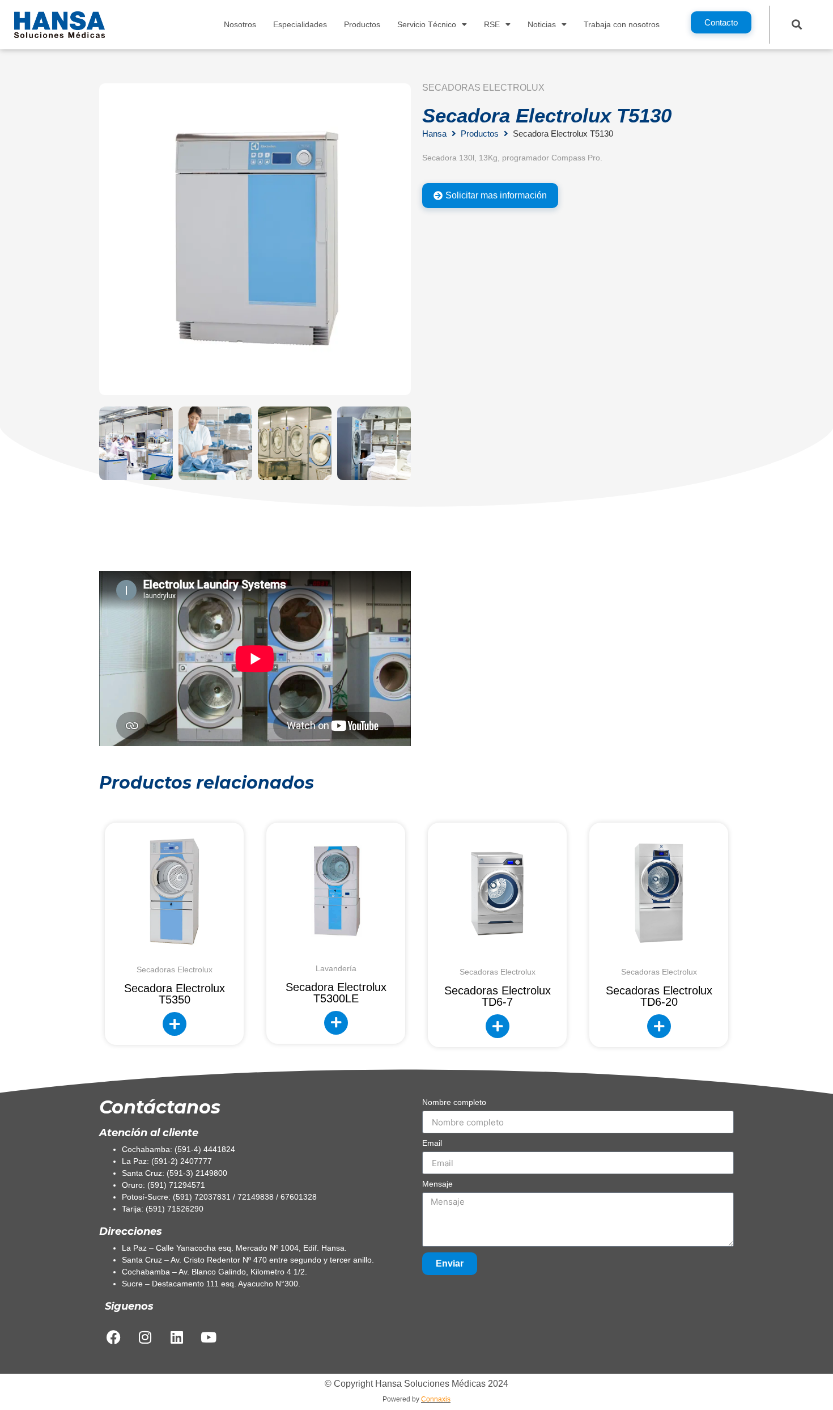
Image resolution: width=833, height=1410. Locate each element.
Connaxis (435, 1399)
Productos (362, 24)
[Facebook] (113, 1337)
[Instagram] (145, 1337)
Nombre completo (454, 1102)
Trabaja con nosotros (622, 24)
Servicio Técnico (426, 24)
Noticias (542, 24)
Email (432, 1143)
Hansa (434, 133)
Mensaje (437, 1184)
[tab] (490, 195)
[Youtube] (208, 1337)
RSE (492, 24)
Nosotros (240, 24)
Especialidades (300, 24)
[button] (797, 24)
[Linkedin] (177, 1337)
